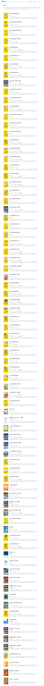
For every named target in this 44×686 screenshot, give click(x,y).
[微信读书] (4, 1)
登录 (41, 1)
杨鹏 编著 (11, 427)
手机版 (39, 1)
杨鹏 (10, 23)
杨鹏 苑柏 (11, 638)
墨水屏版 (34, 1)
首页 (26, 1)
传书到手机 (30, 1)
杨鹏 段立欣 (11, 503)
